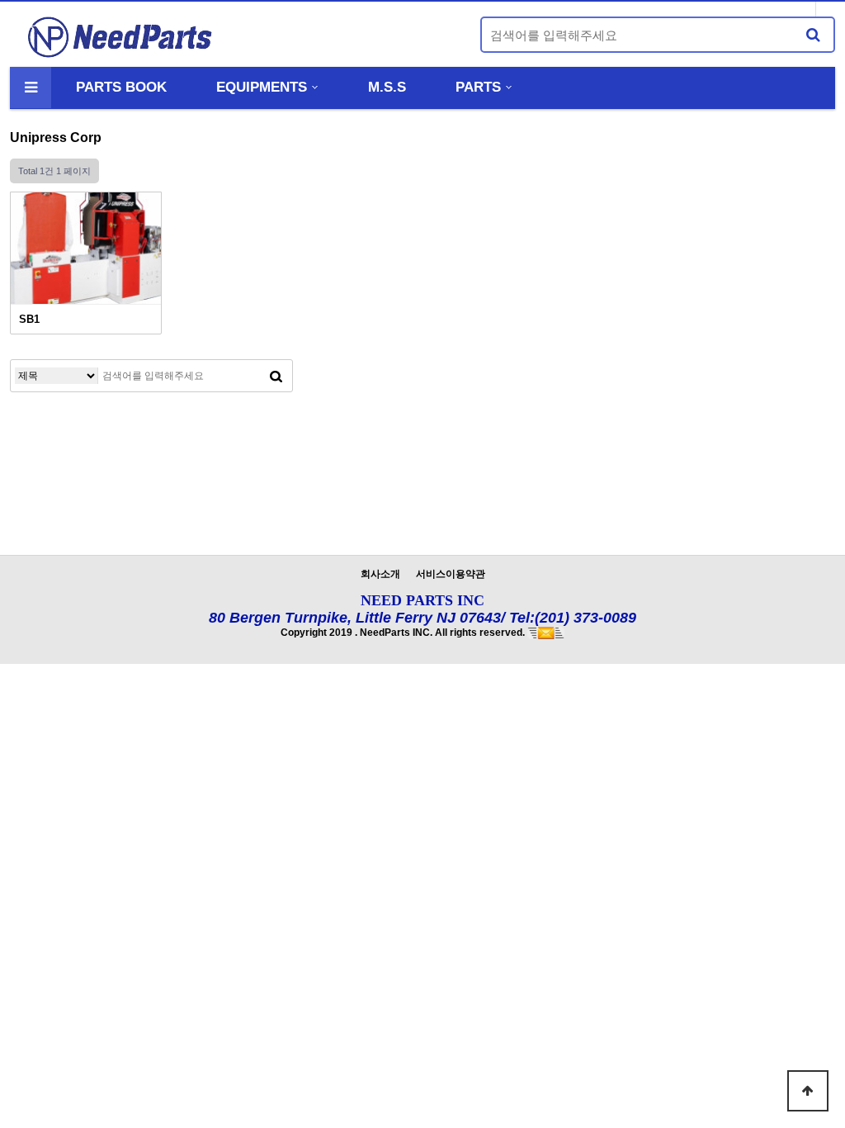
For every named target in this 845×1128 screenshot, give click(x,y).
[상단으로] (807, 1090)
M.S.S (387, 87)
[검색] (812, 34)
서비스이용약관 (450, 574)
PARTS (478, 87)
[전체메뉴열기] (30, 87)
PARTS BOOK (121, 87)
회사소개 (380, 574)
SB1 (29, 319)
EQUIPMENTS (261, 87)
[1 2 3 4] (86, 248)
